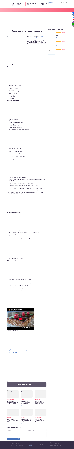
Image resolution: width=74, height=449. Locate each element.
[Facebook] (73, 13)
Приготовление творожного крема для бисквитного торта (12, 402)
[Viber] (73, 22)
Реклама (30, 446)
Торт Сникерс (23, 417)
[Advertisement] (37, 20)
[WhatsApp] (73, 24)
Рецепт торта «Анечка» (14, 352)
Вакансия (30, 445)
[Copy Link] (73, 26)
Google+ (66, 2)
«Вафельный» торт (37, 399)
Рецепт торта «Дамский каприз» (16, 354)
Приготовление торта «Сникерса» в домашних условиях (26, 420)
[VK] (73, 15)
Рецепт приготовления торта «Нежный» (18, 350)
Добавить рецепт (50, 2)
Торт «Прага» (22, 399)
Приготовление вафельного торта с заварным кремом (39, 402)
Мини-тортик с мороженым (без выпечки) (59, 34)
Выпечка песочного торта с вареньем (61, 51)
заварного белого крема (32, 38)
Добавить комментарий (13, 438)
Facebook (42, 444)
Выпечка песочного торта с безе (61, 43)
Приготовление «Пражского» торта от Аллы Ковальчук (26, 402)
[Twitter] (73, 17)
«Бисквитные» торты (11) (10, 399)
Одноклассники (63, 2)
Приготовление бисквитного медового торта (12, 420)
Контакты (30, 444)
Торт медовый (9, 417)
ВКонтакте (61, 2)
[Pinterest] (73, 20)
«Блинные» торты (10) (38, 417)
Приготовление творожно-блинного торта (39, 420)
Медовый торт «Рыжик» (14, 349)
